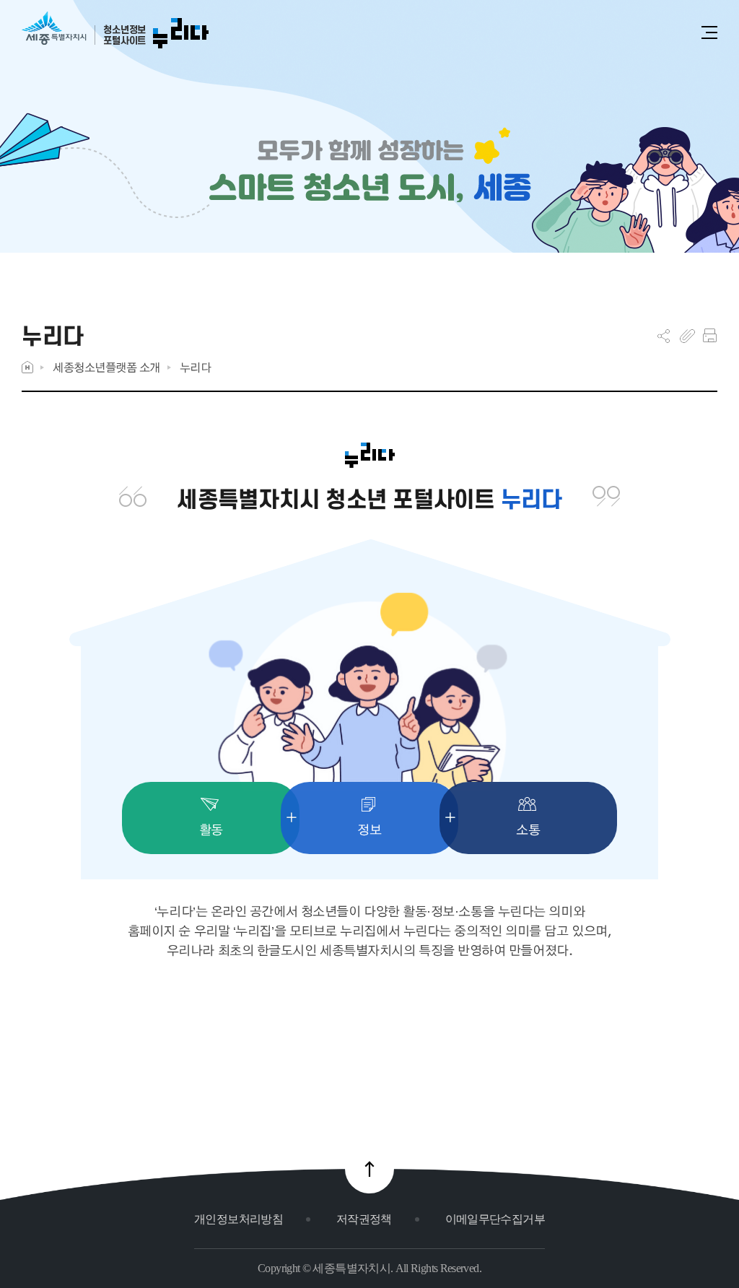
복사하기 (687, 335)
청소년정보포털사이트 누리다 (115, 31)
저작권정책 (364, 1219)
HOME (27, 367)
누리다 (195, 367)
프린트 (709, 335)
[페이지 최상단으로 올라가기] (369, 1168)
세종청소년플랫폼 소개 (106, 367)
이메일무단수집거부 (495, 1219)
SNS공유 (663, 335)
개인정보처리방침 (238, 1219)
